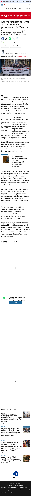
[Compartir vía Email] (17, 39)
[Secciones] (1, 5)
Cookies (2, 490)
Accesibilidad (16, 490)
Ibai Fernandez (9, 53)
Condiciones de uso (23, 487)
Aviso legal (3, 487)
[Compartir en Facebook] (2, 39)
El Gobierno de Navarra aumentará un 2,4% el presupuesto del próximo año (6, 125)
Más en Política (8, 409)
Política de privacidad (12, 487)
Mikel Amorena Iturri (20, 53)
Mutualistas (4, 130)
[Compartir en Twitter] (6, 39)
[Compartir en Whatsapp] (9, 39)
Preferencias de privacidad (7, 492)
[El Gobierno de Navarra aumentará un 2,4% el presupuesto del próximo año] (6, 159)
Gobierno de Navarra (14, 241)
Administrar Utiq (24, 490)
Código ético (9, 490)
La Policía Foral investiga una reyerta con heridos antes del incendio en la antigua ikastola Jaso (15, 16)
